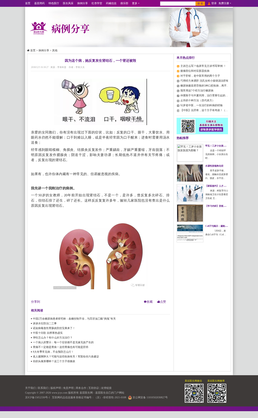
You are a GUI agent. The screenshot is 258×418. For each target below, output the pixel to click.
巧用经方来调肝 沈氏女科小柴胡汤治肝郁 (204, 80)
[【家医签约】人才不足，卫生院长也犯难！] (190, 193)
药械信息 (111, 3)
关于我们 (30, 388)
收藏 (150, 301)
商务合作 (81, 388)
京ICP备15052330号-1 (37, 397)
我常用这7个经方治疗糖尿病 (196, 90)
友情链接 (106, 388)
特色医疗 (54, 3)
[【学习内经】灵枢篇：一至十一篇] (190, 213)
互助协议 (93, 388)
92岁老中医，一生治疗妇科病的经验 (201, 105)
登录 (214, 3)
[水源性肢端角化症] (190, 173)
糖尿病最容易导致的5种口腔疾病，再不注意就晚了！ (211, 85)
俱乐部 (124, 3)
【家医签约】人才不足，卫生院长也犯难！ (226, 186)
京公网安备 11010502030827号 (150, 397)
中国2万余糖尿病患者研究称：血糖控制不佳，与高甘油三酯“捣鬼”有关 (74, 318)
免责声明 (68, 388)
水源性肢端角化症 (214, 166)
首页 (27, 3)
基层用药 (39, 3)
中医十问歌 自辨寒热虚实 (48, 332)
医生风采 (68, 3)
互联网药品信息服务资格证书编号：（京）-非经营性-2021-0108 (89, 397)
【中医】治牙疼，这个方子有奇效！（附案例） (208, 110)
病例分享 (82, 3)
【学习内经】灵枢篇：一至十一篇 (222, 206)
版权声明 (55, 388)
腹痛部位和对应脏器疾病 (194, 70)
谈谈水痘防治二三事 (45, 323)
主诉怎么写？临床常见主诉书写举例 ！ (203, 66)
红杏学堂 (97, 3)
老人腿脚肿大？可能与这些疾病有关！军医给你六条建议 (66, 356)
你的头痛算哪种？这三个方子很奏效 (54, 361)
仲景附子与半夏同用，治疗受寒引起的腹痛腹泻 (208, 95)
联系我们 (43, 388)
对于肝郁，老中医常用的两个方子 (200, 75)
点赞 (163, 301)
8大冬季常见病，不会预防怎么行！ (53, 351)
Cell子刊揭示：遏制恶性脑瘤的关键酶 (224, 226)
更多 (134, 3)
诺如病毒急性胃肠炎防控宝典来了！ (54, 328)
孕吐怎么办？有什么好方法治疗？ (53, 337)
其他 (54, 50)
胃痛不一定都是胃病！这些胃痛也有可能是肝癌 (60, 347)
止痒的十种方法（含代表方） (197, 100)
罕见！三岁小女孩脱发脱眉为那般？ (223, 145)
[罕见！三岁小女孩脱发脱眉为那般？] (190, 152)
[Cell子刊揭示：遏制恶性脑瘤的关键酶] (190, 233)
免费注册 (224, 3)
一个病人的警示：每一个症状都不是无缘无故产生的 (63, 342)
